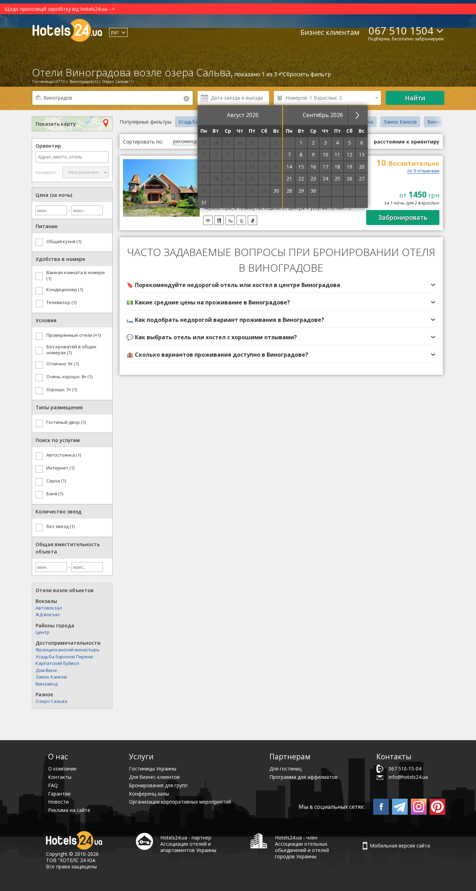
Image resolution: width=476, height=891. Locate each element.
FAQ (53, 785)
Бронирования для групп (158, 785)
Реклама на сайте (69, 810)
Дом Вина (46, 670)
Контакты (59, 777)
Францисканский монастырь (68, 649)
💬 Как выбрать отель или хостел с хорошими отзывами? (211, 337)
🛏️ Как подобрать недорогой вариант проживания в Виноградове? (225, 320)
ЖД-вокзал (48, 614)
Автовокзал (49, 608)
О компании (62, 768)
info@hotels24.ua (408, 777)
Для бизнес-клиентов (154, 777)
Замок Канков (51, 677)
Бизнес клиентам (329, 32)
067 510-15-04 (405, 768)
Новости (58, 801)
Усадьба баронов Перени (64, 656)
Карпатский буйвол (57, 663)
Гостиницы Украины (152, 768)
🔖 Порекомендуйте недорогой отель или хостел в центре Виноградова (233, 285)
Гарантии (59, 793)
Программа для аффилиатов (303, 777)
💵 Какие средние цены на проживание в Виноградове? (208, 302)
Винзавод (46, 684)
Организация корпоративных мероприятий (180, 801)
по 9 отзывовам (423, 171)
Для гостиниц (285, 768)
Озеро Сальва (51, 701)
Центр (42, 632)
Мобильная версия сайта (400, 845)
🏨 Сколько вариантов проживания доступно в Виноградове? (217, 354)
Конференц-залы (149, 793)
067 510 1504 (401, 30)
